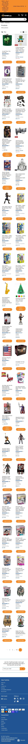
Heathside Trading (5, 515)
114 (16, 649)
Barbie (2, 721)
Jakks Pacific (4, 422)
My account (3, 691)
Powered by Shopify (6, 741)
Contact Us (3, 686)
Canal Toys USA (18, 393)
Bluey (2, 724)
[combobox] (14, 19)
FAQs (2, 684)
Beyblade (3, 723)
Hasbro (3, 335)
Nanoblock (4, 304)
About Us (3, 682)
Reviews (3, 688)
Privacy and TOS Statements (7, 739)
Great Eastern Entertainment (18, 484)
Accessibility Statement (6, 689)
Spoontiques (4, 56)
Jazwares (4, 148)
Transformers (4, 728)
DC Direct (4, 454)
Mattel (17, 55)
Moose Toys (4, 181)
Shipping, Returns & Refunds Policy (9, 737)
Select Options (7, 154)
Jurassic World (4, 730)
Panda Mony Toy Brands (20, 213)
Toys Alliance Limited (6, 117)
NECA (3, 484)
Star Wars (3, 717)
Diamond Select (18, 148)
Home (2, 22)
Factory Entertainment (20, 363)
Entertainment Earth (5, 393)
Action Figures (4, 719)
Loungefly (17, 183)
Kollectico (17, 335)
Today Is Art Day (5, 86)
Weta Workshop (5, 213)
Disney (2, 726)
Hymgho (17, 302)
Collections (7, 22)
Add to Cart (7, 62)
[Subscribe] (22, 668)
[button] (5, 53)
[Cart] (22, 15)
